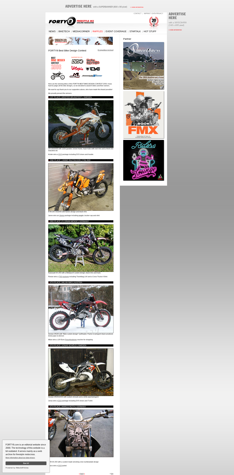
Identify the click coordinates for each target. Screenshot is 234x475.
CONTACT (137, 13)
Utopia (61, 215)
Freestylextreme (71, 340)
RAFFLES (98, 31)
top (112, 474)
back (82, 474)
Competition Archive (105, 50)
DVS (60, 154)
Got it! (26, 463)
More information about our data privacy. (20, 458)
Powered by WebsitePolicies (17, 468)
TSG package (64, 277)
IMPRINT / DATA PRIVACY (153, 13)
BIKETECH (64, 31)
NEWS (52, 31)
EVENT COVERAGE (116, 31)
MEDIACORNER (81, 31)
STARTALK (135, 31)
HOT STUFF (150, 31)
